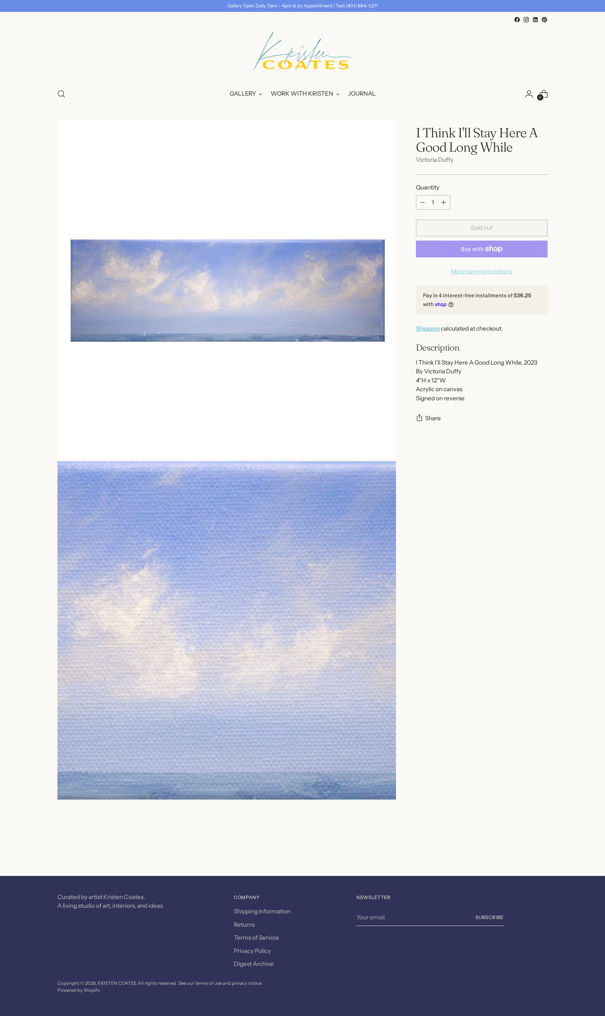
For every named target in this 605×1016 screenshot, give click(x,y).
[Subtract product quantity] (422, 202)
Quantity (427, 187)
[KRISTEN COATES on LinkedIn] (535, 19)
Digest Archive (254, 963)
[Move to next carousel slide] (542, 852)
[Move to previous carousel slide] (525, 852)
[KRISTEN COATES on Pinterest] (544, 19)
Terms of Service (256, 937)
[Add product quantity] (443, 202)
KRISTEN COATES (117, 983)
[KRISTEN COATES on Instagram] (526, 19)
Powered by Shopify (78, 990)
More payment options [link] (481, 271)
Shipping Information (262, 911)
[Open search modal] (61, 94)
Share (433, 418)
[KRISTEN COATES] (302, 53)
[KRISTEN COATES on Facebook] (517, 19)
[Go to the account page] (529, 94)
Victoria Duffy (434, 159)
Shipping (428, 328)
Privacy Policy (252, 950)
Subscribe (489, 917)
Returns (244, 924)
